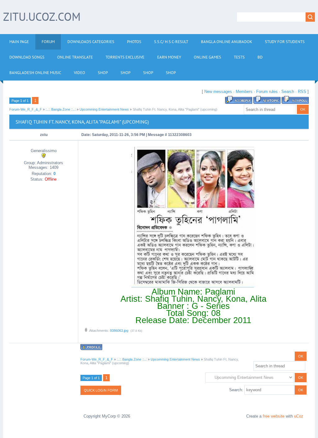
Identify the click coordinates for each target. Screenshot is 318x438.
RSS (302, 91)
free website (273, 416)
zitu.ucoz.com (41, 16)
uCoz (298, 416)
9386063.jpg (119, 330)
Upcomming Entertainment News (104, 109)
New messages (218, 91)
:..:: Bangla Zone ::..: (61, 109)
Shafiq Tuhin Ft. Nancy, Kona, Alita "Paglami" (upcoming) (175, 109)
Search (287, 91)
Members (244, 91)
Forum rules (267, 91)
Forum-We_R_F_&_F (25, 109)
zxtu (44, 135)
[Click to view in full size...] (193, 286)
